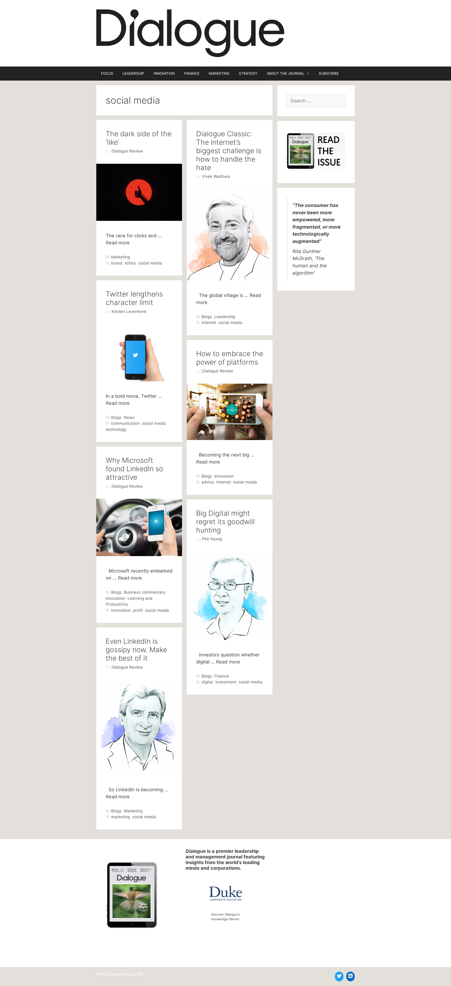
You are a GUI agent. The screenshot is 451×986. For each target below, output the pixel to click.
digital (207, 682)
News (129, 417)
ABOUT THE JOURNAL (285, 73)
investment (225, 682)
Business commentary (144, 592)
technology (116, 429)
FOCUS (107, 73)
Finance (221, 676)
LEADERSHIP (133, 73)
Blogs (207, 316)
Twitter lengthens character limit (134, 298)
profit (138, 610)
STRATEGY (248, 73)
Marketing (120, 257)
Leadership (224, 316)
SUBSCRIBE (329, 73)
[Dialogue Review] (190, 33)
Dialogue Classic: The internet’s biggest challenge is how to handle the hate (228, 150)
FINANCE (191, 73)
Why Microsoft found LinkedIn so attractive (134, 468)
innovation (121, 610)
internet (209, 322)
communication (125, 423)
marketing (120, 817)
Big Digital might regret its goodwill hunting (225, 521)
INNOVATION (164, 73)
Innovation (224, 476)
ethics (130, 263)
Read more (118, 243)
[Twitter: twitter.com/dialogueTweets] (339, 976)
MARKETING (219, 73)
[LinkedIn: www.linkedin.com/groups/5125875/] (350, 976)
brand (116, 263)
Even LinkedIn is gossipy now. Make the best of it (136, 649)
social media (150, 263)
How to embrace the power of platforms (229, 357)
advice (208, 482)
